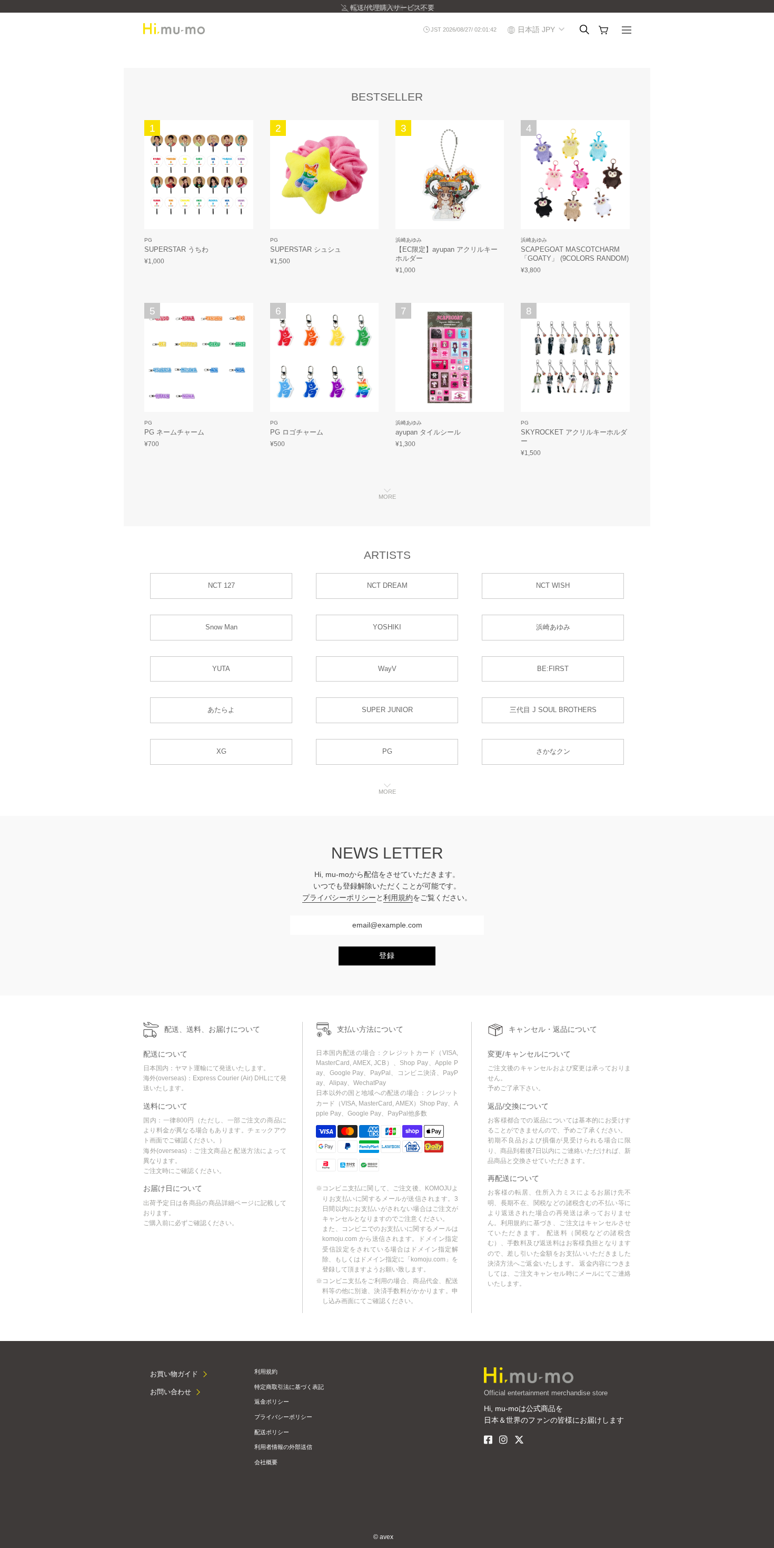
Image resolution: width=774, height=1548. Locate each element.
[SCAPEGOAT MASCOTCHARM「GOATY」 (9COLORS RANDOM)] (575, 174)
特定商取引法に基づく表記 (289, 1387)
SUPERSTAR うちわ (176, 249)
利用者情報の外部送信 (283, 1447)
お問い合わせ (170, 1392)
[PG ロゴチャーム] (324, 357)
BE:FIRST (553, 669)
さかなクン (553, 751)
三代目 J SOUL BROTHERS (553, 710)
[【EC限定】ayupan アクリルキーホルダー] (449, 174)
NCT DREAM (387, 585)
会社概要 (265, 1462)
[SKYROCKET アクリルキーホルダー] (575, 357)
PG (148, 240)
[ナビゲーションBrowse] (626, 31)
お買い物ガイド (174, 1374)
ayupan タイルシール (428, 432)
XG (221, 751)
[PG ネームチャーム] (198, 357)
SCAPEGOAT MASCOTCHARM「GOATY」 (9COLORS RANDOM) (575, 253)
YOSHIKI (387, 627)
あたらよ (221, 710)
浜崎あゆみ (408, 240)
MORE (387, 497)
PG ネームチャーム (174, 432)
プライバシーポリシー (339, 897)
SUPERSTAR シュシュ (305, 249)
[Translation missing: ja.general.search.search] (584, 29)
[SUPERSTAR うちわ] (198, 174)
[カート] (603, 30)
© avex (383, 1537)
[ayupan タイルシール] (449, 357)
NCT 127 (221, 585)
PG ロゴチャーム (296, 432)
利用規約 (398, 897)
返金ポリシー (271, 1401)
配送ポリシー (271, 1432)
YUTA (221, 669)
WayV (387, 669)
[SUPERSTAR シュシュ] (324, 174)
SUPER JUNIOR (387, 710)
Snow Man (221, 627)
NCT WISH (553, 585)
